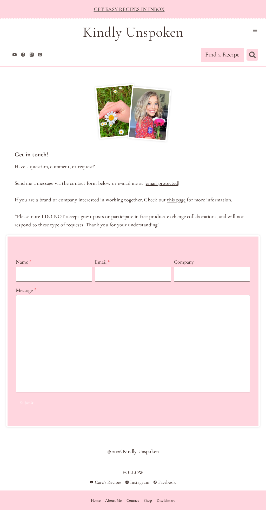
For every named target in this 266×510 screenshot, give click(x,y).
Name (24, 262)
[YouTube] (14, 54)
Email (102, 262)
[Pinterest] (40, 54)
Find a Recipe (222, 54)
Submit (27, 403)
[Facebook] (23, 54)
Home (96, 500)
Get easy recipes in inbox (129, 9)
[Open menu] (255, 30)
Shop (148, 500)
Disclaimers (166, 500)
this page (176, 200)
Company (184, 262)
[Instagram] (32, 54)
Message (26, 290)
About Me (113, 500)
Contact (133, 500)
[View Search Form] (252, 55)
